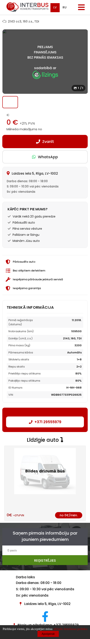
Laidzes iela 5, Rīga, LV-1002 (47, 603)
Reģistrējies (45, 560)
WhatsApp (48, 156)
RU (65, 7)
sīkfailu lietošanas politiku (70, 629)
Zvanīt (48, 141)
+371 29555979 (48, 421)
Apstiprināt (48, 633)
